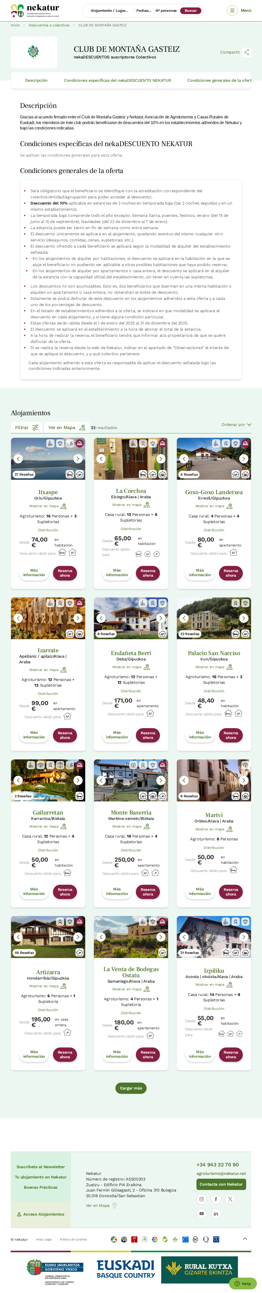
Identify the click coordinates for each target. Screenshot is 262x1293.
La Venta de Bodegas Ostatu (131, 972)
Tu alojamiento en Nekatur (41, 1177)
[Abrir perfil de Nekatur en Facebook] (216, 1199)
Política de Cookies (73, 1239)
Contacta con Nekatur (221, 1184)
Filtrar (21, 427)
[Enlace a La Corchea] (131, 459)
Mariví (214, 815)
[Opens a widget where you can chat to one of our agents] (243, 1284)
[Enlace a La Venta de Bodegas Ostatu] (131, 937)
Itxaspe (48, 492)
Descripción (36, 80)
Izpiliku (214, 971)
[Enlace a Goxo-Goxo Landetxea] (214, 459)
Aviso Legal (44, 1239)
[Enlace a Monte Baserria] (131, 780)
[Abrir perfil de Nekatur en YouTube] (201, 1213)
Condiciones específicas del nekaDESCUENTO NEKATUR (117, 80)
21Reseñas (189, 953)
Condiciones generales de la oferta (220, 80)
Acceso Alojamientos (43, 1214)
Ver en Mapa (61, 427)
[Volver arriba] (245, 1239)
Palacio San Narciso (214, 653)
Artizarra (48, 972)
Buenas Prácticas (41, 1187)
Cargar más (131, 1088)
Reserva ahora (65, 573)
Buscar (191, 10)
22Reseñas (189, 634)
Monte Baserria (131, 813)
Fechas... (143, 10)
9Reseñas (189, 796)
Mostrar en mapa (43, 506)
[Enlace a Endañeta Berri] (131, 618)
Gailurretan (48, 813)
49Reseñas (24, 953)
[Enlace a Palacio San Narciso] (214, 618)
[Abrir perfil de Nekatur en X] (230, 1199)
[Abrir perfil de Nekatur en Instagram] (201, 1199)
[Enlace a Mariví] (214, 780)
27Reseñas (24, 474)
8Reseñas (106, 634)
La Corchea (131, 491)
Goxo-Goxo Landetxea (214, 492)
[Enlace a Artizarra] (48, 937)
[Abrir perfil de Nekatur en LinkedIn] (216, 1213)
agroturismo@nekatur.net (221, 1173)
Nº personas (166, 10)
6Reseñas (189, 474)
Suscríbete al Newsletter (41, 1166)
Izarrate (48, 650)
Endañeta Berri (131, 653)
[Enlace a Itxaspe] (48, 459)
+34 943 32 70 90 (217, 1165)
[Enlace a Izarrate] (48, 618)
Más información (34, 572)
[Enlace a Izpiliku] (214, 937)
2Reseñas (23, 796)
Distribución (48, 530)
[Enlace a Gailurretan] (48, 780)
